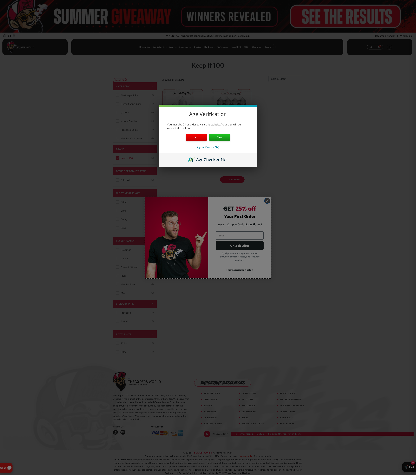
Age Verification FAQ (208, 147)
